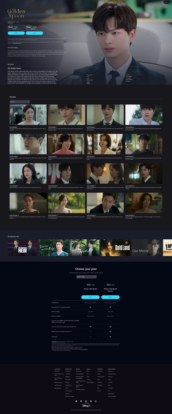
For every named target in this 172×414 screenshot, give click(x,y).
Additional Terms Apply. (17, 43)
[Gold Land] (115, 247)
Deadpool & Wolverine (112, 373)
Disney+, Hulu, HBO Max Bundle (80, 382)
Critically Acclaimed (100, 376)
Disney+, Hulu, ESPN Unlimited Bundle (79, 377)
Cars (109, 390)
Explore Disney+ (68, 371)
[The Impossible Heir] (22, 247)
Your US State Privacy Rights (58, 379)
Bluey (109, 385)
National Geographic (90, 382)
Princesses (99, 390)
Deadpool (110, 371)
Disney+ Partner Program (69, 396)
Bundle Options (78, 371)
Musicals (99, 373)
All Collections (100, 371)
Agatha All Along (111, 393)
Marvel (88, 376)
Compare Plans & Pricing (80, 389)
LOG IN (166, 2)
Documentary (99, 385)
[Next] (169, 247)
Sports (98, 379)
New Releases (67, 376)
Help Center (67, 382)
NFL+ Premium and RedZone (79, 386)
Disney (88, 371)
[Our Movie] (147, 247)
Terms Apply (54, 341)
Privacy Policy (57, 371)
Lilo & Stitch (110, 382)
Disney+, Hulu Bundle (80, 373)
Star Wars (88, 379)
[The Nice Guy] (84, 247)
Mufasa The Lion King (112, 396)
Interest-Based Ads (58, 388)
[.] (76, 401)
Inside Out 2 (110, 376)
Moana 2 (109, 379)
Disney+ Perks (67, 373)
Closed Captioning (68, 390)
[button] (69, 369)
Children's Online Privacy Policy (59, 374)
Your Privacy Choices (58, 385)
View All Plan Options (13, 47)
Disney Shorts (99, 382)
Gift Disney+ (67, 393)
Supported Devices (68, 385)
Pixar (88, 373)
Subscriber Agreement (58, 382)
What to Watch (67, 379)
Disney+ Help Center (83, 349)
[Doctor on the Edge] (53, 247)
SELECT (16, 33)
